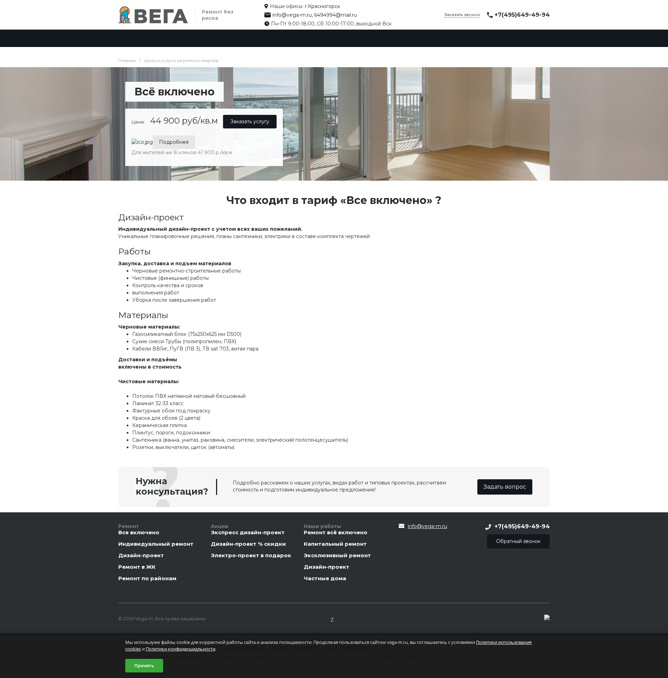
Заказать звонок (462, 14)
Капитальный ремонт (335, 544)
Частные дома (325, 579)
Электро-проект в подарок (251, 556)
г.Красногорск (322, 6)
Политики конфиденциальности (180, 649)
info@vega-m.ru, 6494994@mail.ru (314, 15)
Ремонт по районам (147, 579)
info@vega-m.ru (427, 526)
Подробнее (174, 142)
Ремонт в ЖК (137, 567)
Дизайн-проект (141, 556)
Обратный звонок (518, 541)
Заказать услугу (249, 121)
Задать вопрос (505, 486)
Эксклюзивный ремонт (337, 556)
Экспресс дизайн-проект (248, 533)
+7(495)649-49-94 (522, 14)
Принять (144, 665)
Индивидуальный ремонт (155, 544)
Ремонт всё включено (335, 533)
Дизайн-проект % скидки (248, 544)
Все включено (138, 533)
